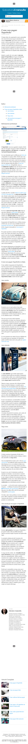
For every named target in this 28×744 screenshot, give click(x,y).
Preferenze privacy (18, 736)
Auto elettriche (10, 113)
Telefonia (14, 13)
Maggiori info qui (5, 173)
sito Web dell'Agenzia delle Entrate (13, 387)
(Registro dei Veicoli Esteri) (9, 488)
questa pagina (15, 212)
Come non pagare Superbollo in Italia (13, 109)
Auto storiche (10, 111)
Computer (9, 13)
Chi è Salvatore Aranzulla (14, 734)
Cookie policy (11, 736)
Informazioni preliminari (10, 107)
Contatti (8, 735)
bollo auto (24, 155)
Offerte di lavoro (19, 735)
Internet (19, 13)
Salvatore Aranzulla (5, 34)
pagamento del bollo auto (7, 225)
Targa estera (10, 116)
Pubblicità (13, 735)
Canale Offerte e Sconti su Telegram (12, 21)
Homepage (5, 734)
